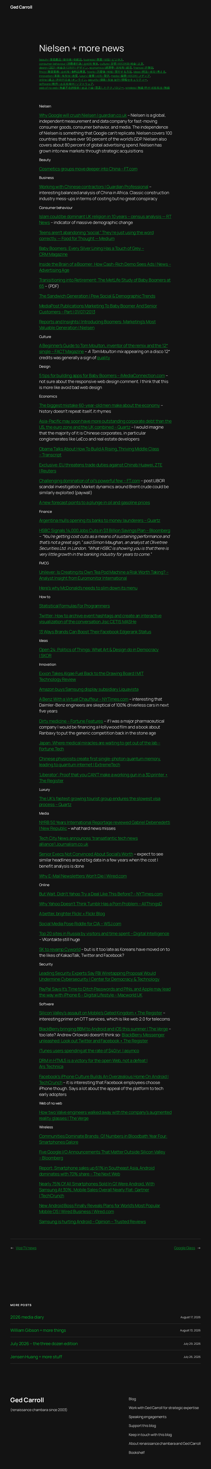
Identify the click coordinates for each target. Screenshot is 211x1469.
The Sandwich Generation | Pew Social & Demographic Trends (97, 296)
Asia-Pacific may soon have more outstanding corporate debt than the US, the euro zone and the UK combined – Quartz (105, 424)
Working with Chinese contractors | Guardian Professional (93, 186)
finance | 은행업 (143, 67)
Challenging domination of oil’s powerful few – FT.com (89, 480)
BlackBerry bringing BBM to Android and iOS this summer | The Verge (103, 1029)
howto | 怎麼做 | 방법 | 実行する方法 (109, 72)
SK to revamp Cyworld (60, 949)
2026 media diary (27, 1317)
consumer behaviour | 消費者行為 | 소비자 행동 (68, 64)
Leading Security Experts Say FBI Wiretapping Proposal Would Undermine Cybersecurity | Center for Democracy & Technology (99, 976)
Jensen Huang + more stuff (36, 1356)
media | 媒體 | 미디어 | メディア (130, 76)
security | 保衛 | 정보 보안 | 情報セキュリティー (117, 80)
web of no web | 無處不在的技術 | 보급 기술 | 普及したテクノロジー (81, 88)
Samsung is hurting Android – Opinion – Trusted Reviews (92, 1221)
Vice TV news (26, 1247)
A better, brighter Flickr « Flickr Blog (72, 913)
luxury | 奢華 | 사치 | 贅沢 (94, 76)
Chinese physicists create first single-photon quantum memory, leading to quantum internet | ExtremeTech (100, 761)
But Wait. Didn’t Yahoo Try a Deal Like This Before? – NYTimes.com (101, 894)
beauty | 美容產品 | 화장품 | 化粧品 (60, 59)
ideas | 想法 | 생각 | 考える (149, 72)
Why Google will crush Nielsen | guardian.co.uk (83, 115)
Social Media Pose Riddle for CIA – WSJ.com (80, 923)
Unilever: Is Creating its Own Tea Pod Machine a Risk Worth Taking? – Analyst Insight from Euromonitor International (104, 575)
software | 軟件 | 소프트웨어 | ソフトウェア (66, 84)
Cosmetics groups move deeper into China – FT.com (88, 169)
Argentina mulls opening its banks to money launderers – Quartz (100, 520)
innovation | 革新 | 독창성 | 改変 (58, 76)
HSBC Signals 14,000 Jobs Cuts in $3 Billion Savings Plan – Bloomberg (104, 530)
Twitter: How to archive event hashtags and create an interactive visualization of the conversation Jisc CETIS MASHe (100, 618)
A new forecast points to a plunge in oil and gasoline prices (94, 502)
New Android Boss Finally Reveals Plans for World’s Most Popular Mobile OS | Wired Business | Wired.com (99, 1208)
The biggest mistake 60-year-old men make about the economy (99, 405)
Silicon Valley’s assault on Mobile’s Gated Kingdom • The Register (100, 1013)
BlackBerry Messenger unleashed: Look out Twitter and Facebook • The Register (102, 1038)
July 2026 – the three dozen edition (44, 1343)
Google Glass (184, 1247)
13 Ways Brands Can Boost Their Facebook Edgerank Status (95, 631)
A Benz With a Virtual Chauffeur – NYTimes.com (84, 699)
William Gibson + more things (38, 1330)
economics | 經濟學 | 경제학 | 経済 (110, 67)
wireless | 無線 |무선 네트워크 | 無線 (147, 88)
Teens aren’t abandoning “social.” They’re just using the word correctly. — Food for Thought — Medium (96, 235)
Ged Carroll (21, 7)
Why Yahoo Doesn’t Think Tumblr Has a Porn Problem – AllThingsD (100, 903)
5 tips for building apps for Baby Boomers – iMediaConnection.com (102, 375)
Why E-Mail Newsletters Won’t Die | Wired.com (83, 876)
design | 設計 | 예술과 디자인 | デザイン (63, 67)
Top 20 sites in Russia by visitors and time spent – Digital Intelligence (104, 933)
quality (103, 357)
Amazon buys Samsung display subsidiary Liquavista (88, 689)
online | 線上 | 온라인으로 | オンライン (63, 80)
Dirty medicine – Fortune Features (71, 721)
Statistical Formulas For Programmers (74, 606)
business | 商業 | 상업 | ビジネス (103, 59)
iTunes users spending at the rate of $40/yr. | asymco (89, 1050)
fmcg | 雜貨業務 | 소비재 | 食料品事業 (62, 72)
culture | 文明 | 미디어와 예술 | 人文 (121, 64)
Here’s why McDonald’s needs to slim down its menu (88, 588)
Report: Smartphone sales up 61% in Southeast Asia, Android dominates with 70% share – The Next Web (97, 1171)
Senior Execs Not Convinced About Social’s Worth (86, 854)
